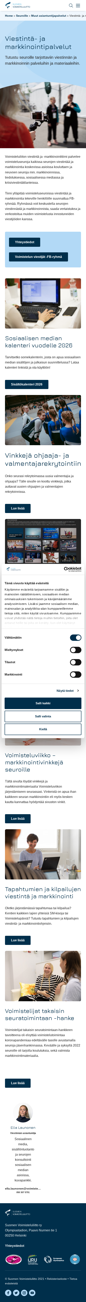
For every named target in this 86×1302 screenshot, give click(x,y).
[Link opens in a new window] (13, 1259)
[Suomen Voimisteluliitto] (17, 1212)
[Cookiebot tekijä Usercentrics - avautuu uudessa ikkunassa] (63, 569)
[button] (68, 5)
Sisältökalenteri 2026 (26, 384)
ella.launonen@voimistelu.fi (24, 1188)
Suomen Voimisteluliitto (17, 6)
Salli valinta (43, 716)
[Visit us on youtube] (32, 1293)
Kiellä (43, 729)
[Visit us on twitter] (16, 1293)
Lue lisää (18, 508)
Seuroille (22, 15)
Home (9, 15)
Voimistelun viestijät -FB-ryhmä (38, 256)
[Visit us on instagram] (24, 1293)
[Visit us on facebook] (8, 1293)
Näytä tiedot (65, 690)
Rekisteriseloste (57, 1278)
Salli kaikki (43, 703)
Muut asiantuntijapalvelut (48, 15)
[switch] (75, 650)
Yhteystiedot (24, 242)
